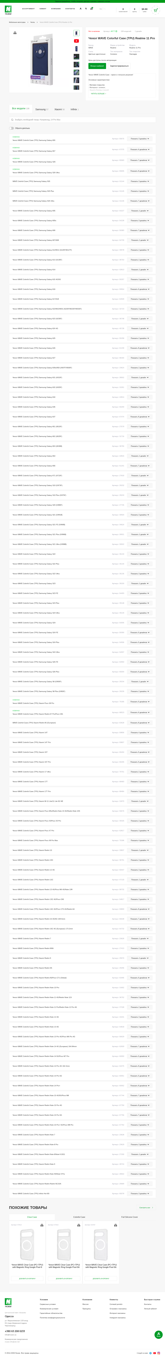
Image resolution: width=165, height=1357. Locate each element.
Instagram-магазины (118, 1318)
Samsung (41, 109)
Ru (105, 9)
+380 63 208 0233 (15, 1331)
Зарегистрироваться (119, 66)
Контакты (70, 9)
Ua (101, 9)
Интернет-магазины (117, 1313)
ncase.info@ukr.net (12, 1342)
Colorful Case (79, 1217)
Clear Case (32, 1217)
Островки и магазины (118, 1309)
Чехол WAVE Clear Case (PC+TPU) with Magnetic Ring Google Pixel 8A (64, 1266)
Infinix (75, 109)
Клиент (43, 9)
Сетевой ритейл (116, 1304)
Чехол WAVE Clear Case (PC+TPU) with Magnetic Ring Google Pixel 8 (27, 1266)
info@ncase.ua (10, 1335)
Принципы (86, 1309)
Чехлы (32, 22)
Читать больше (98, 94)
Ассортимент (28, 9)
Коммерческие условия (49, 1309)
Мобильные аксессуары (17, 22)
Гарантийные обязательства (51, 1313)
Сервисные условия (48, 1304)
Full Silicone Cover (129, 1217)
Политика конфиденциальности (52, 1318)
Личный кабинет (150, 1309)
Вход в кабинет (97, 66)
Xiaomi (59, 109)
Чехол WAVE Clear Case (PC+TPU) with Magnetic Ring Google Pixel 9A (101, 1266)
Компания (56, 9)
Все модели (20, 108)
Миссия (85, 1304)
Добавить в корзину (27, 1278)
